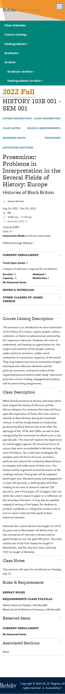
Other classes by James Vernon (23, 299)
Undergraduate (15, 44)
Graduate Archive (19, 71)
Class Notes (12, 128)
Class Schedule (15, 25)
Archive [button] (10, 62)
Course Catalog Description (28, 318)
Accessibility (53, 688)
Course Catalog (15, 34)
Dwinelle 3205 (16, 221)
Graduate (11, 53)
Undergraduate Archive (24, 81)
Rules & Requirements (43, 128)
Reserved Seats (14, 138)
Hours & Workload (18, 290)
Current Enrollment (21, 255)
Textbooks (52, 138)
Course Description (17, 118)
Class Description (47, 118)
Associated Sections (18, 147)
